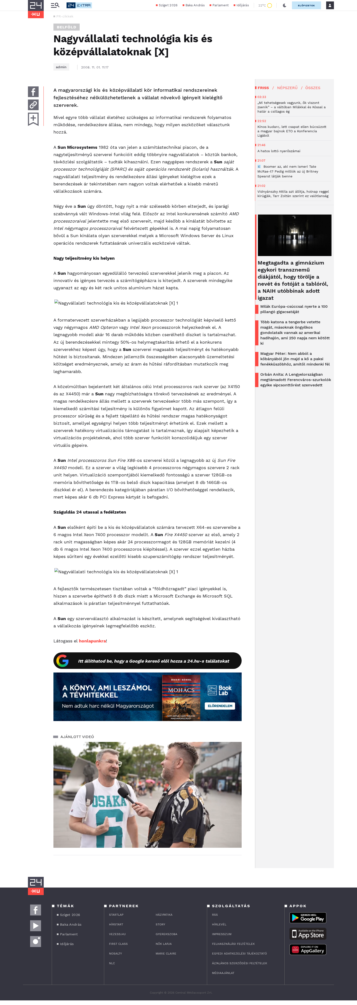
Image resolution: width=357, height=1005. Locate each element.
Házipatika (164, 914)
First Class (118, 944)
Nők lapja (164, 944)
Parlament (220, 5)
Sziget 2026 (168, 5)
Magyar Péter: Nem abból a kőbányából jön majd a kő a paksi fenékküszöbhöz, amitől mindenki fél (295, 358)
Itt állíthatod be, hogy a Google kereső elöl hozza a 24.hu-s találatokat (153, 661)
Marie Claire (166, 953)
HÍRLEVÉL (219, 924)
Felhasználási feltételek (233, 944)
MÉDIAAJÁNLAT (223, 973)
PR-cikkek (65, 16)
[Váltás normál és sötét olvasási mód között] (285, 5)
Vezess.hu (117, 934)
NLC (112, 963)
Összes (312, 87)
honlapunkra (92, 640)
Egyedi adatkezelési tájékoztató (239, 953)
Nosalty (115, 953)
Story (160, 924)
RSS (215, 914)
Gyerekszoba (166, 934)
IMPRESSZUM (221, 934)
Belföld (66, 27)
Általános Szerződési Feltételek (239, 963)
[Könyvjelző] (33, 119)
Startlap (116, 914)
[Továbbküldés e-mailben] (33, 105)
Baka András (195, 5)
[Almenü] (55, 5)
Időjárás (243, 5)
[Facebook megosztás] (33, 91)
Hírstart (116, 924)
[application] (147, 795)
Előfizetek (306, 5)
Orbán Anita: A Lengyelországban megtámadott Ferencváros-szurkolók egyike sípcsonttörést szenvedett (295, 379)
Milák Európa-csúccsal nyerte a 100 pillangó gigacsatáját (294, 309)
